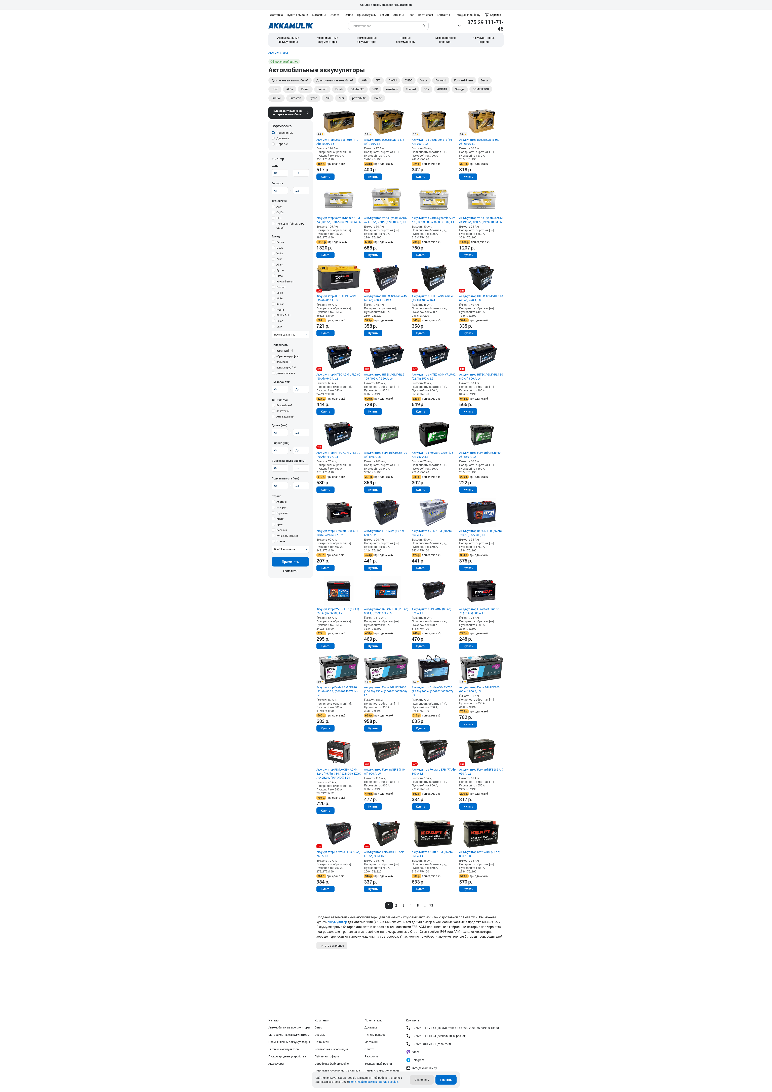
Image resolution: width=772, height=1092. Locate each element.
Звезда (460, 89)
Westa (280, 309)
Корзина (495, 15)
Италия (280, 541)
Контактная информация (331, 1049)
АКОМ (393, 80)
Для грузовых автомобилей (334, 80)
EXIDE (408, 80)
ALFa (289, 89)
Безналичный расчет (378, 1063)
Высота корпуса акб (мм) (289, 461)
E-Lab (339, 89)
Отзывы (398, 15)
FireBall (276, 98)
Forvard (411, 89)
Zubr (341, 98)
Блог (411, 15)
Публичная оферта (327, 1056)
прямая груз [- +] (286, 367)
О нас (318, 1027)
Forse (279, 321)
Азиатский (282, 411)
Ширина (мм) (280, 443)
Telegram (418, 1060)
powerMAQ (359, 98)
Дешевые (282, 138)
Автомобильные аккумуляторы (288, 40)
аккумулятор (337, 922)
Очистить (290, 571)
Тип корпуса (280, 399)
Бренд (276, 236)
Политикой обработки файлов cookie (373, 1082)
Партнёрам (425, 15)
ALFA (279, 298)
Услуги (384, 15)
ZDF (327, 98)
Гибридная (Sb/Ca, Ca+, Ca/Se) (290, 225)
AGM (364, 80)
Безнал (348, 15)
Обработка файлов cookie (332, 1063)
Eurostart (295, 98)
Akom (279, 264)
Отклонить (422, 1080)
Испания (281, 530)
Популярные (284, 132)
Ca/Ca (279, 212)
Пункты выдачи (297, 15)
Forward (440, 80)
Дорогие (282, 144)
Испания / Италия (287, 535)
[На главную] (290, 25)
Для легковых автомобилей (290, 80)
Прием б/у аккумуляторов (381, 1071)
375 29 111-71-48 (485, 25)
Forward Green (463, 80)
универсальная (285, 373)
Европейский (284, 405)
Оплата (335, 15)
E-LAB (279, 247)
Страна (276, 496)
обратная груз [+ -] (287, 356)
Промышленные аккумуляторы (366, 40)
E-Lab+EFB (357, 89)
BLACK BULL (283, 315)
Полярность (280, 345)
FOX (426, 89)
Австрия (281, 502)
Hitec (275, 89)
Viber (415, 1052)
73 (431, 905)
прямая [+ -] (283, 362)
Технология (279, 201)
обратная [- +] (284, 350)
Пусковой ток (281, 382)
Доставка (276, 15)
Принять (446, 1080)
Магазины (319, 15)
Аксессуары (276, 1063)
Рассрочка (371, 1056)
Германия (282, 513)
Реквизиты (322, 1042)
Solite (378, 98)
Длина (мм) (279, 425)
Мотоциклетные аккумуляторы (327, 40)
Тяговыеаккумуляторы (405, 40)
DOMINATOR (481, 89)
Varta (423, 80)
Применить (290, 561)
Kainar (305, 89)
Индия (280, 518)
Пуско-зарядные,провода (445, 40)
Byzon (313, 98)
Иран (279, 524)
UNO (279, 326)
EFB (378, 80)
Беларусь (282, 507)
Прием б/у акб (366, 15)
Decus (485, 80)
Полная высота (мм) (285, 478)
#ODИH (442, 89)
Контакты (443, 15)
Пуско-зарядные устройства (287, 1056)
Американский (285, 416)
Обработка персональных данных (337, 1071)
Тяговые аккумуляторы (283, 1049)
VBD (375, 89)
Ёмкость (277, 183)
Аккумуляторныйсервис (484, 40)
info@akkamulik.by (424, 1068)
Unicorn (322, 89)
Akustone (392, 89)
